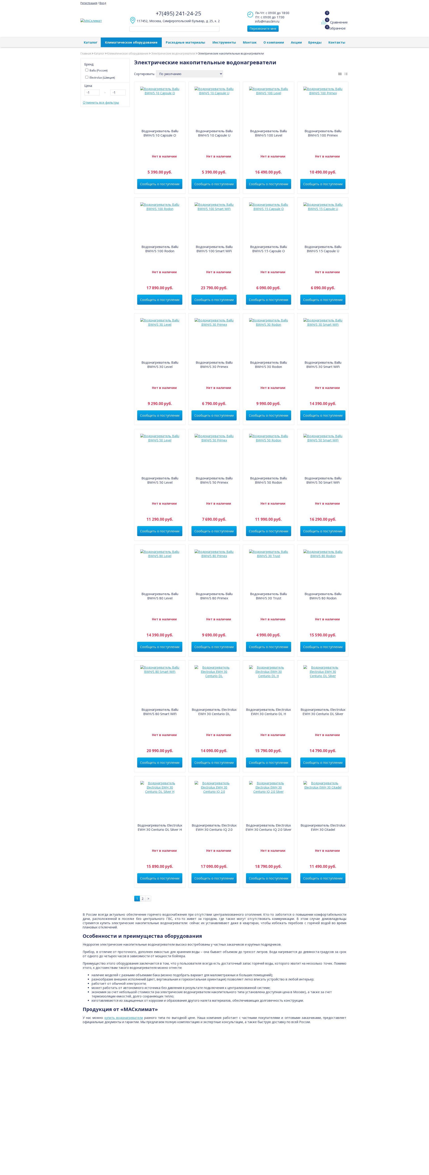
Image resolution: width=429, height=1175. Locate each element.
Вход (102, 3)
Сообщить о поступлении (159, 184)
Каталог (90, 42)
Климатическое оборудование (131, 42)
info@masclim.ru (267, 21)
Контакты (336, 42)
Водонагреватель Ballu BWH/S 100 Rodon (159, 248)
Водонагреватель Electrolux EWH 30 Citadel (323, 827)
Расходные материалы (185, 42)
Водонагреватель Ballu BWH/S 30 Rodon (268, 364)
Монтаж (250, 42)
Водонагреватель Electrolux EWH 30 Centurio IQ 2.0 (214, 827)
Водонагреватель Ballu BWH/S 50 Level (159, 480)
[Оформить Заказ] (325, 13)
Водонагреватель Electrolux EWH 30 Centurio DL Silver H (159, 827)
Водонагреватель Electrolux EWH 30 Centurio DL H (268, 711)
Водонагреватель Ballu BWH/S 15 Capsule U (323, 248)
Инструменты (224, 42)
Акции (296, 42)
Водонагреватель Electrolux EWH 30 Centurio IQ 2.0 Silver (269, 827)
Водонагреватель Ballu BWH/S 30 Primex (214, 364)
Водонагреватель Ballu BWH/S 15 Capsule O (268, 248)
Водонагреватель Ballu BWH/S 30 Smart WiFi (323, 364)
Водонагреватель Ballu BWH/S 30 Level (159, 364)
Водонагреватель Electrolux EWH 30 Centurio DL (214, 711)
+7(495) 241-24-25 (178, 13)
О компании (273, 42)
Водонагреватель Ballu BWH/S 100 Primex (323, 133)
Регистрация (88, 3)
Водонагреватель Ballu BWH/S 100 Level (268, 133)
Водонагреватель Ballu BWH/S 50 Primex (214, 480)
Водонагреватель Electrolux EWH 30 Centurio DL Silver (323, 711)
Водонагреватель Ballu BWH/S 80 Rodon (323, 596)
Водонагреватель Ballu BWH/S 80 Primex (214, 596)
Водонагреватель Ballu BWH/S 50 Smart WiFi (323, 480)
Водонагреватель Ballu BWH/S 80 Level (159, 596)
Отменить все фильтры (101, 102)
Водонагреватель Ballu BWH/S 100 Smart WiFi (214, 248)
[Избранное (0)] (324, 30)
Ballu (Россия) (98, 70)
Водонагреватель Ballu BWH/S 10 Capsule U (214, 133)
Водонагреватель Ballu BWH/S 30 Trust (268, 596)
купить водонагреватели (124, 1018)
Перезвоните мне (263, 28)
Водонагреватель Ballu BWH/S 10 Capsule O (159, 133)
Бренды (315, 42)
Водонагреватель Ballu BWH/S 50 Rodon (268, 480)
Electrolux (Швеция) (102, 78)
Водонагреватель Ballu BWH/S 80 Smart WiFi (159, 711)
